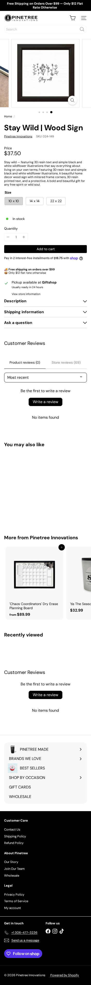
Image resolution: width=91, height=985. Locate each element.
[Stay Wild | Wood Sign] (34, 488)
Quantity (11, 229)
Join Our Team (14, 869)
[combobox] (45, 29)
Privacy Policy (14, 894)
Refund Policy (14, 843)
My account (12, 908)
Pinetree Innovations (54, 537)
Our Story (11, 862)
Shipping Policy (15, 836)
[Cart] (72, 18)
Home (8, 116)
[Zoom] (72, 100)
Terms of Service (16, 901)
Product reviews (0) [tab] (24, 362)
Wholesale (11, 875)
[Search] (82, 29)
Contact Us (12, 829)
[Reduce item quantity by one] (8, 237)
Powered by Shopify (64, 975)
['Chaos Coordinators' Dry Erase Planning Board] (34, 583)
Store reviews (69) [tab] (66, 362)
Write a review (45, 401)
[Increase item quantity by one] (24, 237)
